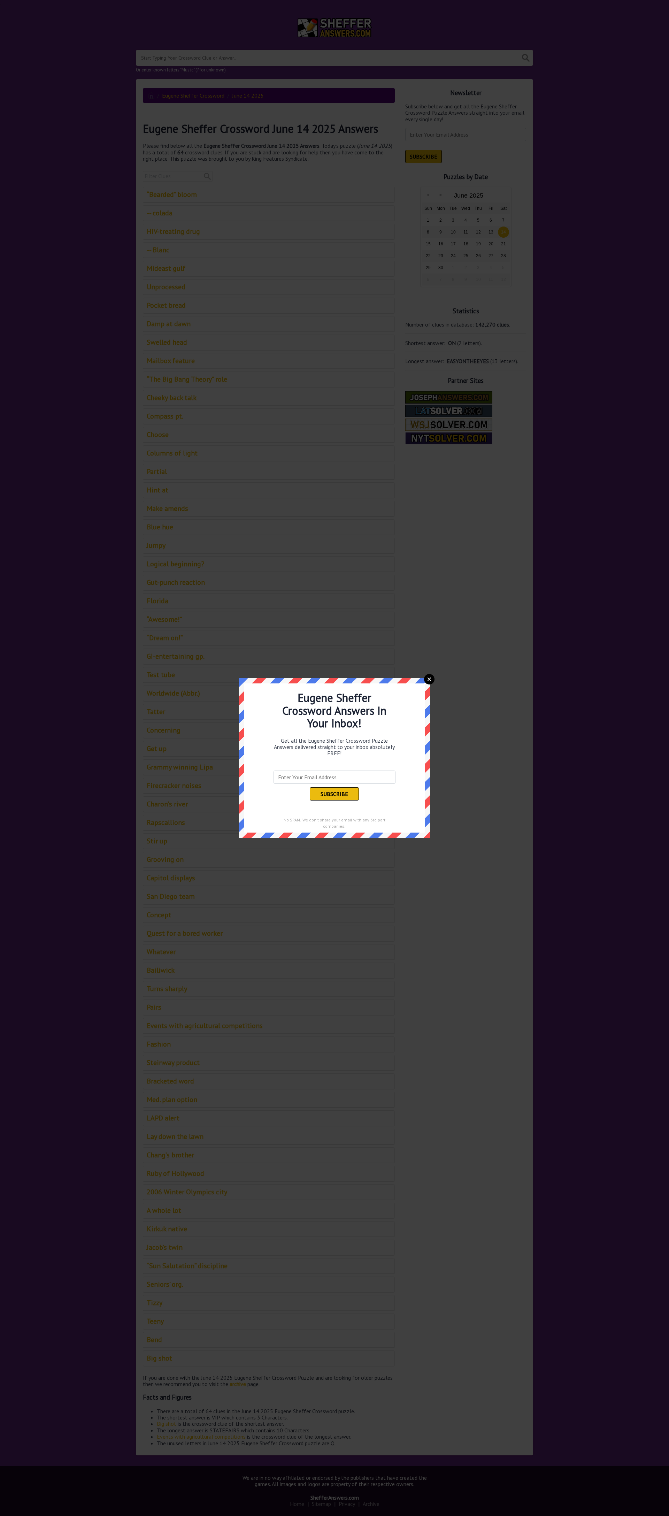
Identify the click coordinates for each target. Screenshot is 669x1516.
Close (429, 679)
